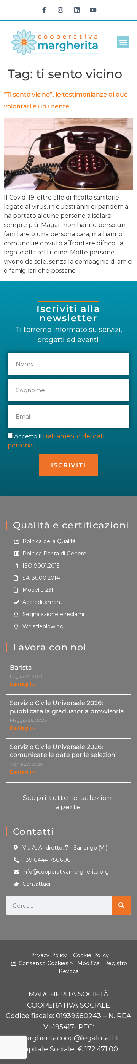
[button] (123, 42)
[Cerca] (121, 905)
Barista (21, 667)
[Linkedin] (77, 10)
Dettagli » (22, 684)
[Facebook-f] (44, 10)
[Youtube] (93, 10)
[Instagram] (60, 10)
